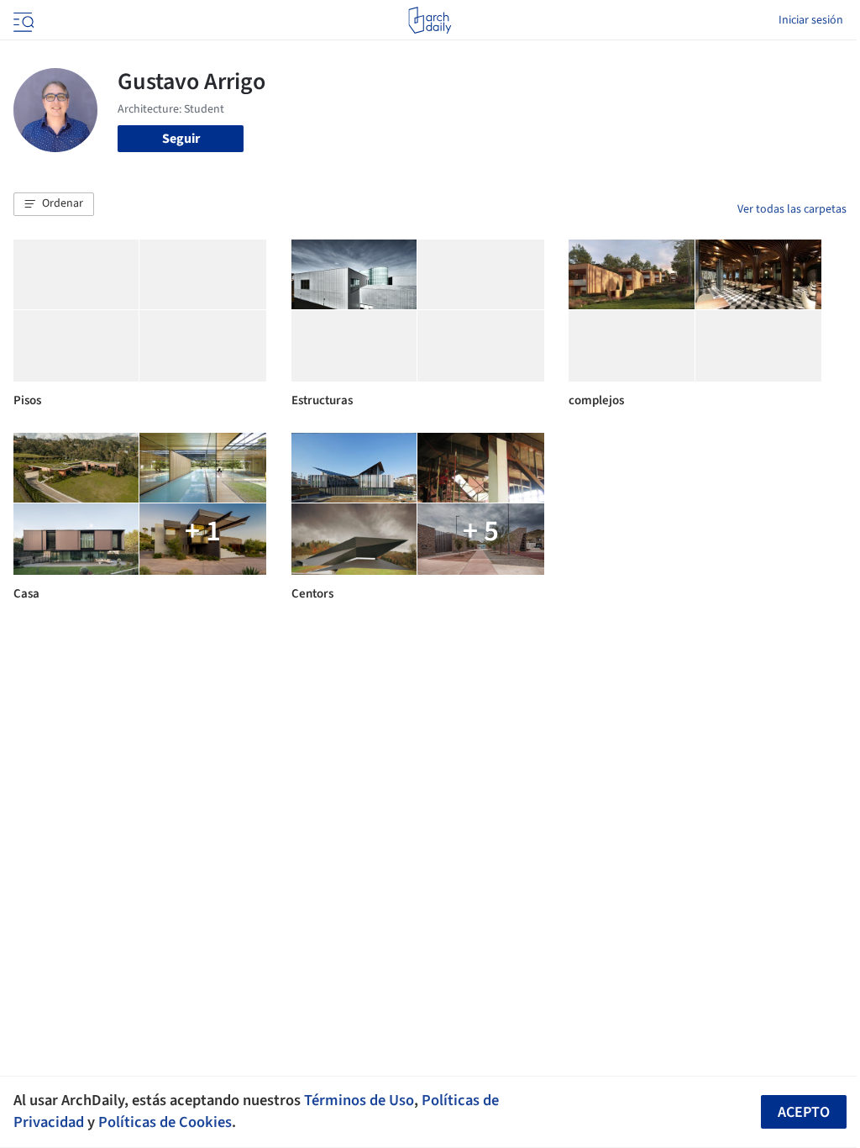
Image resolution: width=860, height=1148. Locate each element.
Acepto (804, 1112)
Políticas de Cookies (165, 1122)
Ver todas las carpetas (792, 209)
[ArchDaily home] (429, 20)
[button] (53, 204)
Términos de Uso (359, 1100)
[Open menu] (22, 20)
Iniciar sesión (811, 20)
